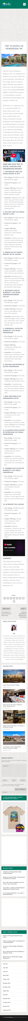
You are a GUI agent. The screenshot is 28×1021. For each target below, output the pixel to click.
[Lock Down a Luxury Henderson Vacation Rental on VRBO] (14, 738)
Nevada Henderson (9, 1017)
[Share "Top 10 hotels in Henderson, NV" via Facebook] (4, 598)
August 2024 (6, 990)
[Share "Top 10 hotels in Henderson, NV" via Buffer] (20, 598)
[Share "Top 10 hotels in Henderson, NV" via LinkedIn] (17, 598)
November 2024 (6, 987)
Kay (14, 633)
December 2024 (6, 983)
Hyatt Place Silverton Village (11, 685)
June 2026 (5, 967)
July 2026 (5, 964)
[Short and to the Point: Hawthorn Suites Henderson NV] (14, 695)
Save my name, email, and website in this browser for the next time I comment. (12, 785)
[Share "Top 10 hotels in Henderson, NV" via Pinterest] (14, 598)
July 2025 (5, 971)
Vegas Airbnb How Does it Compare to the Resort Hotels (14, 726)
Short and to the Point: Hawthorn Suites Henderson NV (12, 705)
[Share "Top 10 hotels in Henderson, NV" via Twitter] (7, 598)
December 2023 (6, 998)
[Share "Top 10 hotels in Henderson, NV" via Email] (23, 598)
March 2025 (6, 975)
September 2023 (6, 1010)
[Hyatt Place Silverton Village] (14, 676)
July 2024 (5, 994)
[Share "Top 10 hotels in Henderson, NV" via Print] (14, 601)
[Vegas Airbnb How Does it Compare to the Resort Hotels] (14, 716)
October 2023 (6, 1006)
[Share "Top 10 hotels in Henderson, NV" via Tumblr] (10, 598)
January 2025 (6, 979)
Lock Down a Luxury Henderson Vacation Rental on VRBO (12, 747)
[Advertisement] (14, 23)
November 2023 (6, 1002)
